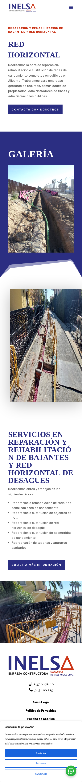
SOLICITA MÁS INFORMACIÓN (36, 565)
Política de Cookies (41, 719)
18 (65, 246)
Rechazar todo (41, 773)
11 (42, 246)
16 (58, 246)
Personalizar (41, 763)
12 (46, 246)
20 (71, 246)
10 (39, 246)
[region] (41, 751)
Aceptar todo (41, 753)
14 (52, 246)
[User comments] (41, 251)
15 (55, 246)
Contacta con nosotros (35, 109)
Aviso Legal (41, 702)
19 (68, 246)
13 (49, 246)
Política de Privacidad (41, 710)
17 (62, 246)
